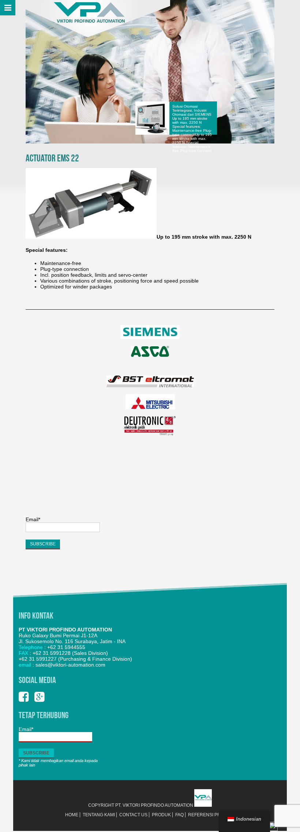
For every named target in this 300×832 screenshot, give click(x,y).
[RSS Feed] (273, 829)
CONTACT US (133, 814)
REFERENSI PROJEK (210, 814)
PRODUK (161, 814)
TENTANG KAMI (99, 814)
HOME (71, 814)
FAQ (179, 814)
